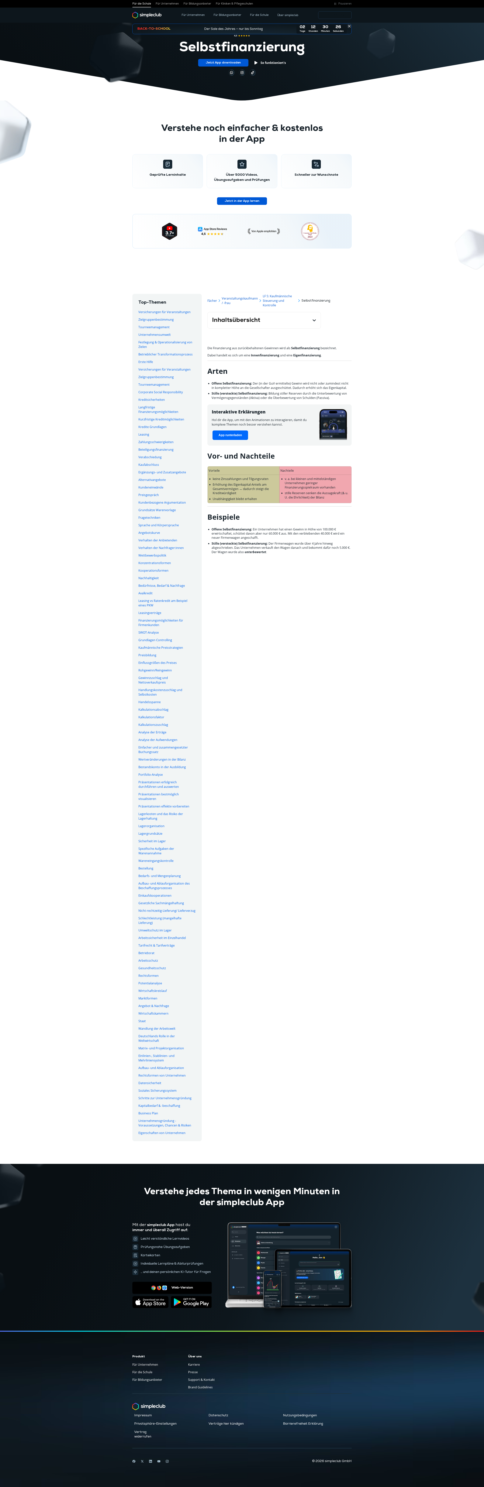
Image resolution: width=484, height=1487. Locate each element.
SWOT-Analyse (148, 632)
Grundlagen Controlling (155, 640)
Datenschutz (218, 1415)
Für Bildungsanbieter (197, 3)
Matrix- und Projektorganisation (161, 1048)
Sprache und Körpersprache (158, 525)
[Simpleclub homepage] (147, 15)
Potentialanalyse (150, 983)
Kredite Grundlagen (152, 427)
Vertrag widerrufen (142, 1434)
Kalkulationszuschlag (153, 725)
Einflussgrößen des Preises (157, 663)
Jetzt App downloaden (223, 62)
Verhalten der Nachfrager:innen (161, 548)
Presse (193, 1372)
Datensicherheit (149, 1083)
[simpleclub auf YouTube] (159, 1461)
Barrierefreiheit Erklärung (303, 1424)
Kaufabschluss (148, 465)
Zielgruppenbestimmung (156, 319)
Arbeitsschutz (148, 960)
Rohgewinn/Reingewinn (155, 670)
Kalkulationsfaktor (151, 717)
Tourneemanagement (154, 327)
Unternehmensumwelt (154, 335)
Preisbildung (147, 655)
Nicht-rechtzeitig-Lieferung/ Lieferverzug (166, 911)
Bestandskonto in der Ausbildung (162, 767)
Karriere (194, 1364)
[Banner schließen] (349, 26)
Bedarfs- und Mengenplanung (159, 876)
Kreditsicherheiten (151, 400)
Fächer (212, 301)
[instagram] (242, 73)
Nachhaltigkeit (148, 578)
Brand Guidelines (200, 1387)
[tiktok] (231, 73)
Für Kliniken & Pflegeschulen (234, 3)
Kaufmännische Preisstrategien (160, 648)
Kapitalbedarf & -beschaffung (159, 1106)
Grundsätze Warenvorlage (157, 510)
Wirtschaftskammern (153, 1013)
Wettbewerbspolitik (152, 555)
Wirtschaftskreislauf (152, 991)
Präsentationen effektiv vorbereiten (163, 806)
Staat (142, 1021)
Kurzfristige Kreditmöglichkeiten (161, 419)
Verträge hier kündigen (226, 1424)
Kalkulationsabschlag (153, 710)
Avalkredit (145, 593)
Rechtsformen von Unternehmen (162, 1075)
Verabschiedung (150, 457)
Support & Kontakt (201, 1380)
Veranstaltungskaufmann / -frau (240, 300)
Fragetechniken (149, 518)
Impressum (143, 1415)
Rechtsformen (148, 976)
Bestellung (145, 868)
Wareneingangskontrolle (156, 861)
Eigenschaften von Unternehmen (161, 1133)
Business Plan (148, 1113)
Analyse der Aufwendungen (157, 740)
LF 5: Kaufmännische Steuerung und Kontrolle (277, 300)
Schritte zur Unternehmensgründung (165, 1098)
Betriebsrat (146, 953)
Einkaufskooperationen (154, 895)
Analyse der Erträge (152, 732)
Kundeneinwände (150, 487)
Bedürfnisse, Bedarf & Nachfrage (161, 586)
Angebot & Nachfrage (153, 1006)
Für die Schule (141, 3)
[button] (342, 4)
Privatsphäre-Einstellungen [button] (155, 1424)
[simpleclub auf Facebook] (134, 1461)
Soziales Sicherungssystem (157, 1090)
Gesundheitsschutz (152, 968)
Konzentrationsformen (154, 563)
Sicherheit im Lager (152, 841)
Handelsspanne (149, 702)
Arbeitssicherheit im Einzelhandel (162, 938)
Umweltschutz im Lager (155, 930)
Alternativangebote (152, 480)
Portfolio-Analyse (150, 775)
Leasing (143, 434)
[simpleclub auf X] (142, 1461)
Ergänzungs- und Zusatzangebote (162, 472)
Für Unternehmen (167, 3)
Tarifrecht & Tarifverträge (156, 945)
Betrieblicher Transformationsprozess (165, 354)
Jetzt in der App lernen (242, 201)
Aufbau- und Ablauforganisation (161, 1068)
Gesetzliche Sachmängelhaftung (161, 903)
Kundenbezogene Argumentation (162, 502)
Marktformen (147, 998)
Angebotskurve (149, 533)
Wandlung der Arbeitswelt (156, 1028)
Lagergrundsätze (150, 833)
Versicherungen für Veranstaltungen (164, 312)
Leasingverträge (149, 613)
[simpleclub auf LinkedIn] (150, 1461)
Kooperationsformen (153, 570)
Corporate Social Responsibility (160, 392)
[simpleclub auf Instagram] (167, 1461)
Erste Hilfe (145, 362)
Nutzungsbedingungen (300, 1415)
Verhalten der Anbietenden (157, 540)
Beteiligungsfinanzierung (156, 449)
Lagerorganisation (151, 826)
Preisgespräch (148, 495)
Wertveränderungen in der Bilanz (162, 759)
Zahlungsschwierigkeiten (156, 442)
